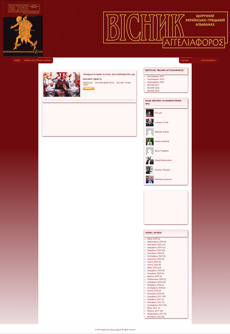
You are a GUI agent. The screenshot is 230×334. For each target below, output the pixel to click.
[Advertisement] (89, 119)
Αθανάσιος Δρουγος (163, 179)
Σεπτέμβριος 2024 (155, 256)
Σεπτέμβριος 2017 (155, 305)
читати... (89, 89)
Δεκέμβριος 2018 (154, 282)
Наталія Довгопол (104, 83)
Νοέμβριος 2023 (154, 273)
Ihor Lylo (158, 113)
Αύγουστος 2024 (154, 259)
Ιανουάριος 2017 (154, 317)
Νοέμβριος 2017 (154, 299)
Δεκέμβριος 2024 (154, 247)
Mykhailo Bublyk (162, 132)
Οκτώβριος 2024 (154, 253)
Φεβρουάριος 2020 (155, 279)
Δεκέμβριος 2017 (154, 296)
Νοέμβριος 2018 (154, 285)
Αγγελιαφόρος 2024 (155, 82)
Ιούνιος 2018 (152, 291)
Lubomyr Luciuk (161, 122)
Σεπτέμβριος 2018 (155, 288)
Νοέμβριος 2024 (154, 250)
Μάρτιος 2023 (153, 276)
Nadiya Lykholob (162, 141)
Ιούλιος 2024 (152, 262)
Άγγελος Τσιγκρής (162, 170)
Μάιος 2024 (152, 268)
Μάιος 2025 (152, 239)
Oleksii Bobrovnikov (163, 160)
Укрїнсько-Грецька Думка (37, 60)
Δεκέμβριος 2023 (154, 271)
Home (17, 60)
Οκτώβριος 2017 (154, 302)
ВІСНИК (185, 60)
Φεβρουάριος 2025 (155, 242)
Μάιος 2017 (152, 308)
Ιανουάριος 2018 (154, 294)
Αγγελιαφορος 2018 (155, 79)
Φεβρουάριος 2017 (155, 314)
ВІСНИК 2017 (153, 85)
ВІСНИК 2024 (153, 91)
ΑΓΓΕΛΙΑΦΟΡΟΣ (208, 60)
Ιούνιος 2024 (152, 265)
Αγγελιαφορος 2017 (155, 76)
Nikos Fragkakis (162, 151)
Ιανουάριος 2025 (154, 245)
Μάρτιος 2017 (153, 311)
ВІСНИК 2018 (153, 88)
